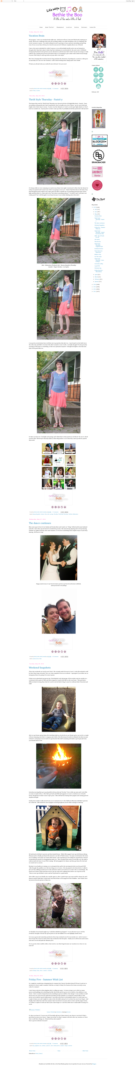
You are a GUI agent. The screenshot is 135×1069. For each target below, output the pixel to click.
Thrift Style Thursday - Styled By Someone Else (99, 232)
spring (51, 514)
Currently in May (99, 263)
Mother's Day (98, 254)
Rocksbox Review (99, 248)
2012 (94, 289)
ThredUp (56, 514)
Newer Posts (32, 1050)
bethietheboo (59, 1012)
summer (45, 970)
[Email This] (61, 88)
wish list (70, 1045)
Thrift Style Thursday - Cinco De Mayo (99, 260)
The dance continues (40, 523)
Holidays (35, 970)
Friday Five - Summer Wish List (46, 979)
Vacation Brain (36, 36)
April (96, 274)
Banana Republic (36, 514)
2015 (94, 207)
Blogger (94, 1064)
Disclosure (84, 27)
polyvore (48, 1045)
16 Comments (55, 656)
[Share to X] (64, 88)
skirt (48, 514)
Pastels (42, 514)
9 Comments (55, 968)
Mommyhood (60, 27)
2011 (94, 291)
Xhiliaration (75, 514)
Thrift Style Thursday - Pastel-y (46, 99)
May (96, 214)
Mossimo (69, 1012)
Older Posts (85, 1050)
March (96, 277)
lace (40, 1045)
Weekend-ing (98, 268)
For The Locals (98, 256)
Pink (46, 514)
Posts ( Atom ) (39, 1053)
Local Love (69, 27)
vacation (38, 90)
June (96, 211)
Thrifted (70, 514)
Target (66, 1045)
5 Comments (55, 1043)
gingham (37, 1045)
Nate (41, 658)
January (97, 281)
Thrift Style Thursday (63, 514)
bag (34, 1045)
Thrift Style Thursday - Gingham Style (99, 245)
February (97, 279)
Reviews (76, 27)
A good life (97, 266)
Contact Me (93, 27)
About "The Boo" (49, 27)
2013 (94, 286)
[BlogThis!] (63, 88)
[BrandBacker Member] (99, 163)
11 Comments (55, 88)
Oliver (41, 970)
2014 (94, 284)
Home (41, 27)
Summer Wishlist (50, 1012)
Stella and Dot (57, 1045)
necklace (44, 1045)
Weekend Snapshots (40, 667)
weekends (50, 970)
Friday (34, 90)
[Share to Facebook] (66, 88)
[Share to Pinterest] (67, 88)
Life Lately (97, 239)
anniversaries (36, 658)
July (96, 209)
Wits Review (98, 241)
